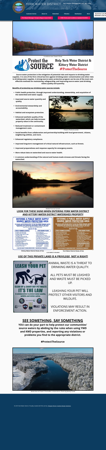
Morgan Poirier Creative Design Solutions (59, 406)
